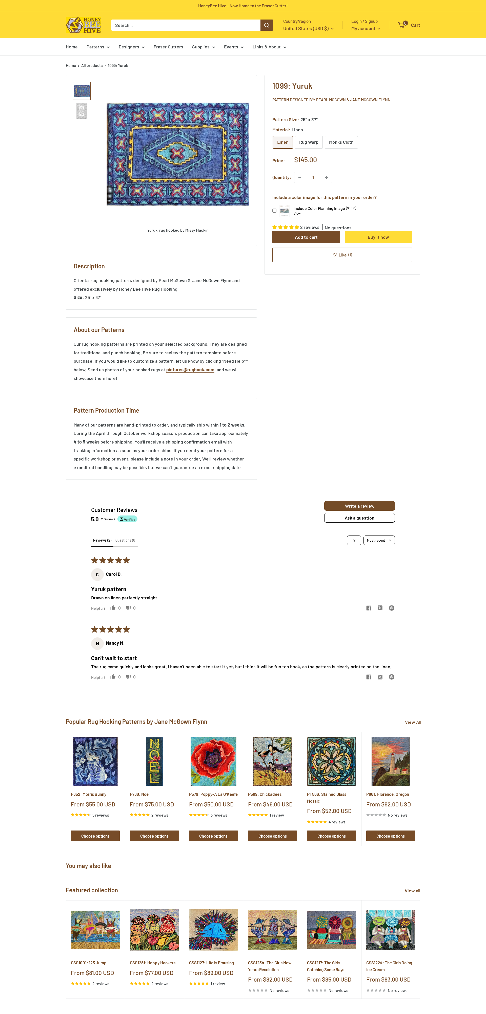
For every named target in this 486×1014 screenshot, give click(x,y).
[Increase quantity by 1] (326, 177)
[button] (286, 227)
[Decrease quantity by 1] (299, 177)
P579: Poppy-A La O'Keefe (213, 794)
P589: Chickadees (264, 794)
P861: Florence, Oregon (387, 794)
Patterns (95, 46)
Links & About (267, 46)
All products (92, 65)
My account (363, 28)
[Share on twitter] (380, 608)
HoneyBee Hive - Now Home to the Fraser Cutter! (243, 5)
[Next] (420, 788)
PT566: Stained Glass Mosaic (326, 797)
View (297, 213)
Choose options (95, 835)
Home (72, 46)
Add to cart (306, 236)
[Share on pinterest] (391, 608)
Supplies (201, 46)
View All (413, 722)
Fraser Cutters (168, 46)
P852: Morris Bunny (88, 794)
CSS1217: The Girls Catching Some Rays (325, 966)
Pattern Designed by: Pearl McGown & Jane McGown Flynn (331, 99)
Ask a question (359, 518)
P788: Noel (140, 794)
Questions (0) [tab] (125, 540)
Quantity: (281, 177)
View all (413, 890)
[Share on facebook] (368, 608)
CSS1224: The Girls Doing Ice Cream (389, 966)
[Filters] (354, 540)
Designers (129, 46)
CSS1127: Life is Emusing (211, 962)
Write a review (359, 506)
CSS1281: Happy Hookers (152, 962)
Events (231, 46)
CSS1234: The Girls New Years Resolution (270, 966)
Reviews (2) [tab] (102, 540)
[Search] (266, 25)
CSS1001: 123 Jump (89, 962)
